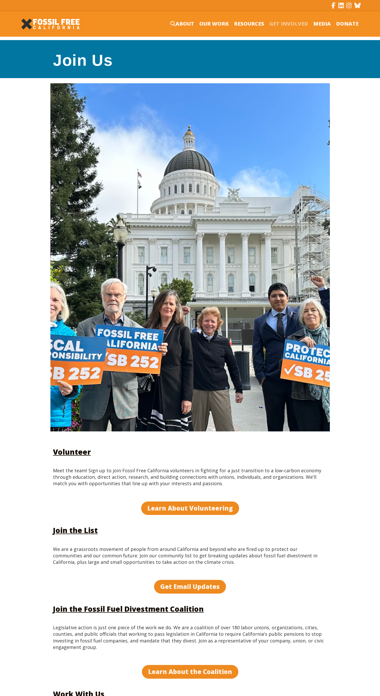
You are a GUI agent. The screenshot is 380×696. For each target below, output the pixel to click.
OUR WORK (214, 23)
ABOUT (185, 23)
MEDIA (322, 23)
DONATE (347, 23)
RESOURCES (249, 23)
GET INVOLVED (288, 23)
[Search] (169, 24)
